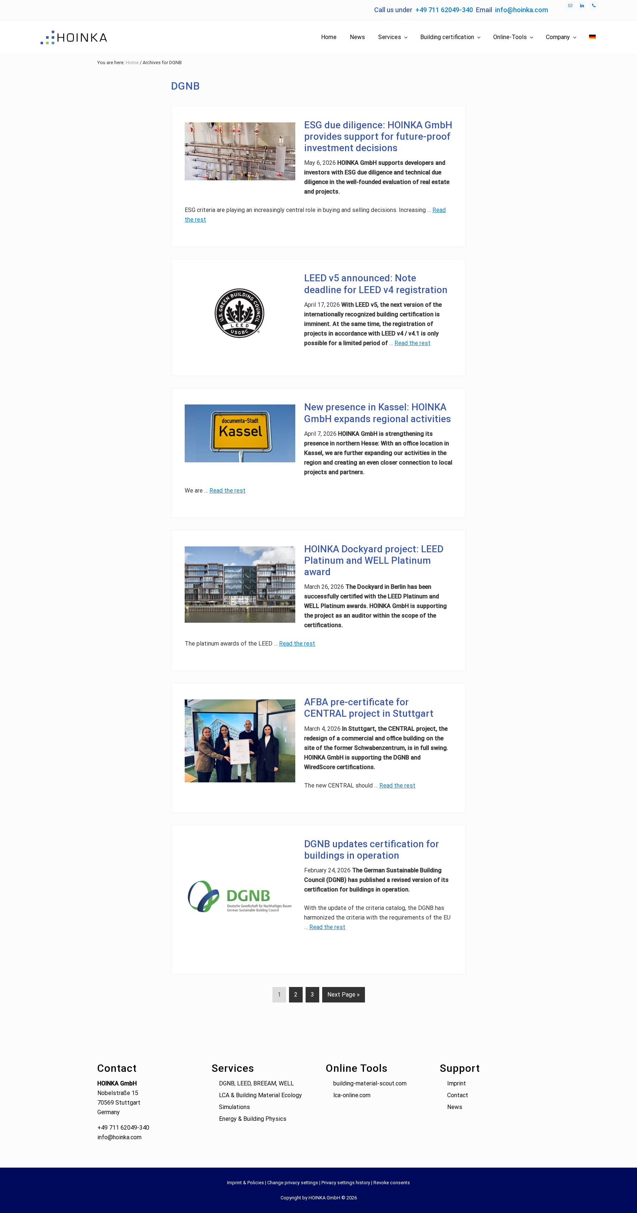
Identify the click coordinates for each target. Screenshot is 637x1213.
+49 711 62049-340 (444, 10)
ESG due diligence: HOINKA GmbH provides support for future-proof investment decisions (378, 136)
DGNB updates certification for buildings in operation (371, 849)
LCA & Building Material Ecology (260, 1095)
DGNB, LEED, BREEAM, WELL (256, 1083)
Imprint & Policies (245, 1182)
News (454, 1107)
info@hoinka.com (521, 10)
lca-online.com (351, 1095)
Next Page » (343, 996)
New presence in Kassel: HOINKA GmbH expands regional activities (377, 413)
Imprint (456, 1083)
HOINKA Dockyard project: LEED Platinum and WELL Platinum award (373, 560)
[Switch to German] (592, 37)
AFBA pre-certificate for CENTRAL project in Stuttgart (369, 707)
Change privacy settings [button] (292, 1182)
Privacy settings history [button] (345, 1182)
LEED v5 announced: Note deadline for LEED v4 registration (376, 283)
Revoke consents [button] (391, 1182)
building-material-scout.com (370, 1083)
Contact (457, 1095)
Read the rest (412, 343)
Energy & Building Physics (252, 1118)
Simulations (234, 1107)
